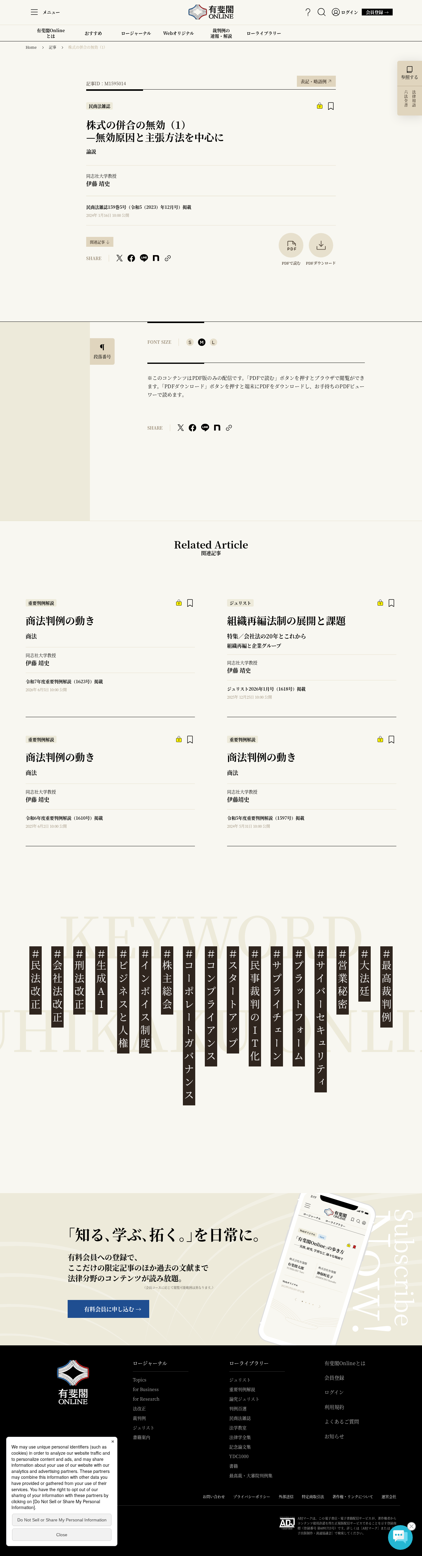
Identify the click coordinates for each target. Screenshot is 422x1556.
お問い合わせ (214, 1496)
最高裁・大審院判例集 (250, 1475)
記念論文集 (240, 1447)
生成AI (101, 979)
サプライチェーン (277, 1005)
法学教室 (238, 1427)
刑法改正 (79, 979)
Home (31, 47)
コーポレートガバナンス (189, 1024)
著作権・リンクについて (352, 1496)
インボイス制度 (145, 998)
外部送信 (286, 1496)
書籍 (233, 1466)
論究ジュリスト (244, 1399)
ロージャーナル (136, 33)
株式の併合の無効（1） (87, 47)
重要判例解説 (242, 1389)
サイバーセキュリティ (320, 1018)
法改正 (139, 1408)
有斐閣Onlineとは (51, 33)
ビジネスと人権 (123, 998)
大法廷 (364, 972)
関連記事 (97, 242)
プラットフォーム (299, 1005)
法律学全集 (240, 1437)
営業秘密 (342, 979)
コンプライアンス (211, 1005)
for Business (146, 1389)
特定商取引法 (313, 1496)
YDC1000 (239, 1456)
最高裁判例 (386, 985)
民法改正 (35, 979)
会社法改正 (57, 985)
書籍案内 (141, 1437)
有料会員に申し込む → (112, 1309)
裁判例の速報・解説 (221, 33)
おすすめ (93, 35)
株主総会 (167, 979)
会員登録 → (377, 12)
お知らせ (334, 1436)
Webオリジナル (178, 33)
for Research (146, 1399)
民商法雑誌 (240, 1418)
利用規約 (334, 1407)
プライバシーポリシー (251, 1496)
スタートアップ (233, 998)
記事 (52, 47)
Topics (139, 1380)
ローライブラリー (264, 35)
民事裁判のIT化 (255, 1005)
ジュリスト (143, 1427)
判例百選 (238, 1408)
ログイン (334, 1392)
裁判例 (139, 1418)
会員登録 (334, 1377)
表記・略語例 (316, 80)
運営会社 (389, 1496)
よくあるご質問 (341, 1421)
